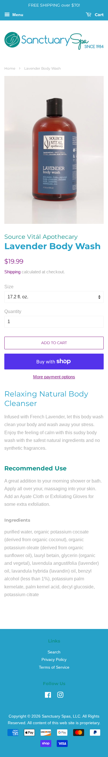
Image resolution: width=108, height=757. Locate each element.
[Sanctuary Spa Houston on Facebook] (48, 696)
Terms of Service (54, 667)
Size (9, 286)
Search (54, 652)
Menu (17, 14)
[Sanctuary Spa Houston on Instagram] (60, 696)
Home (9, 68)
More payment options (54, 376)
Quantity (12, 311)
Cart (99, 14)
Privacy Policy (54, 659)
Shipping (12, 271)
